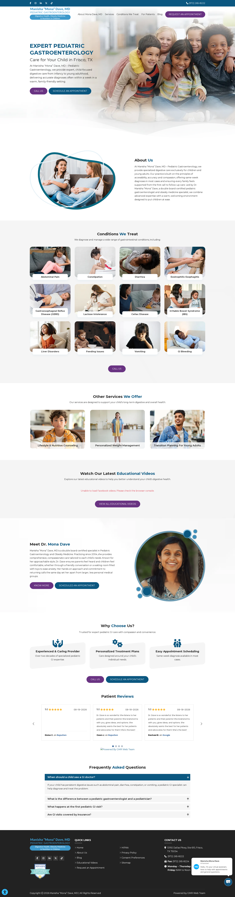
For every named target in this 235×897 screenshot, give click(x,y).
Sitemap (126, 862)
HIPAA (125, 847)
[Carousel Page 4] (122, 746)
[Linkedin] (41, 3)
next (201, 723)
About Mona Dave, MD (90, 14)
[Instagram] (35, 3)
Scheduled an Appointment (77, 585)
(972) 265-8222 (176, 856)
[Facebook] (30, 3)
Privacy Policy (129, 852)
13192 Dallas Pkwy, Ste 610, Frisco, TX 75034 (185, 849)
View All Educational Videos (117, 504)
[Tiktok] (52, 3)
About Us (82, 852)
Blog (160, 14)
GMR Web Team (196, 893)
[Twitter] (46, 3)
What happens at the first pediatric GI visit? (74, 806)
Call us (116, 368)
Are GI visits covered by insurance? (69, 814)
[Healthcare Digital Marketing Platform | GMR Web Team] (117, 749)
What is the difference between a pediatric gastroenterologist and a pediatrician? (99, 798)
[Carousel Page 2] (116, 746)
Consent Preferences (133, 857)
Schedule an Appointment (70, 91)
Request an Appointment (185, 14)
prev (33, 723)
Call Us (38, 91)
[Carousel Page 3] (119, 746)
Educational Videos (87, 862)
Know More (41, 585)
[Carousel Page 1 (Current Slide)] (113, 746)
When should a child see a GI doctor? (71, 777)
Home (80, 847)
